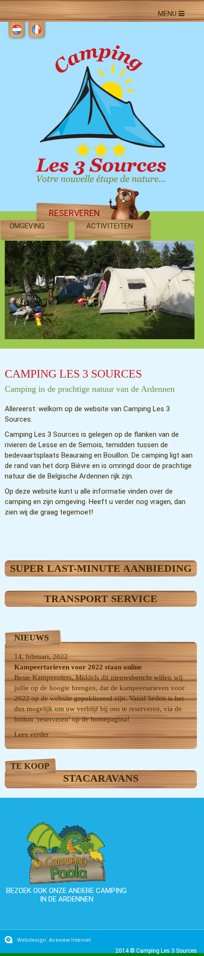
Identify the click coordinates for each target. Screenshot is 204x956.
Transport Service (101, 598)
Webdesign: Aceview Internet (54, 940)
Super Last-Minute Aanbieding (101, 568)
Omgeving (27, 226)
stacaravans (101, 778)
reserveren (74, 213)
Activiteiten (109, 226)
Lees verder (31, 734)
